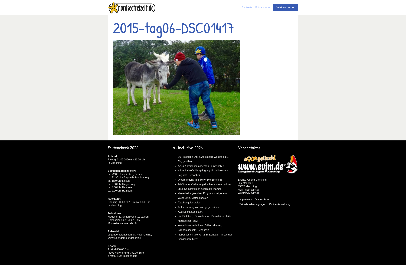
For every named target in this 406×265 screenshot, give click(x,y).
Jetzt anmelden (285, 7)
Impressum (245, 199)
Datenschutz (262, 199)
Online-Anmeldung (279, 204)
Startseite (247, 7)
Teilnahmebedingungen (252, 204)
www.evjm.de (251, 193)
